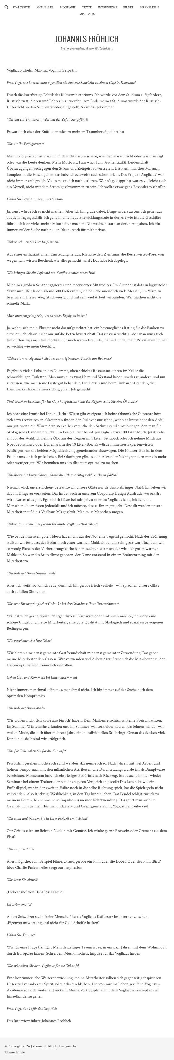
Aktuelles (44, 7)
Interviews (107, 7)
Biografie (68, 7)
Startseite (21, 7)
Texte (87, 7)
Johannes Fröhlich (44, 1046)
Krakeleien (149, 7)
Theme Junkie (15, 1052)
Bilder (128, 7)
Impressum (87, 14)
